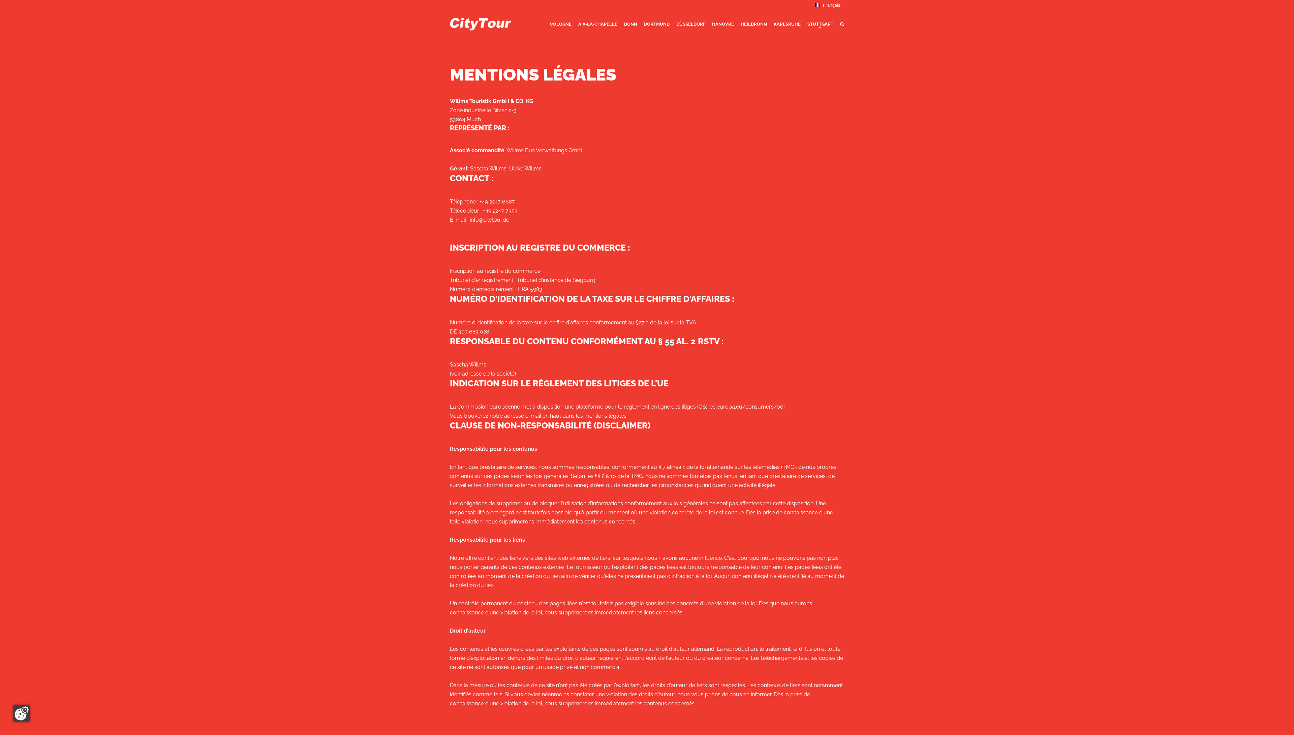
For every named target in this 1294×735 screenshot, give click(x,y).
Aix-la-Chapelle (597, 24)
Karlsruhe (787, 24)
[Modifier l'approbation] (21, 713)
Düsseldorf (690, 24)
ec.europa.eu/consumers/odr (747, 407)
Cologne (561, 24)
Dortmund (657, 24)
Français (831, 5)
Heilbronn (754, 24)
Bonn (630, 24)
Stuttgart (820, 24)
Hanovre (723, 24)
